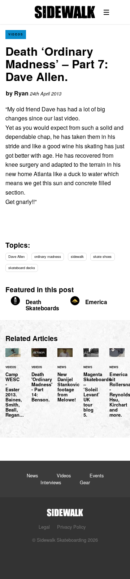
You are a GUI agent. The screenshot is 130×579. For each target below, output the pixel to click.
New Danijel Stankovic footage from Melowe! (65, 379)
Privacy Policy (71, 526)
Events (97, 475)
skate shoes (102, 256)
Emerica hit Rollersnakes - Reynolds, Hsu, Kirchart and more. (117, 387)
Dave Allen (16, 256)
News (32, 475)
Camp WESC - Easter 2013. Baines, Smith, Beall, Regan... (13, 387)
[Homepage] (65, 510)
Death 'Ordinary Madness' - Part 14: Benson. (39, 379)
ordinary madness (47, 256)
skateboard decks (21, 267)
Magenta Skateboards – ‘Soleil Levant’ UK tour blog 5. (91, 387)
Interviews (50, 482)
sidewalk (77, 256)
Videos (15, 34)
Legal (44, 526)
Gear (85, 482)
